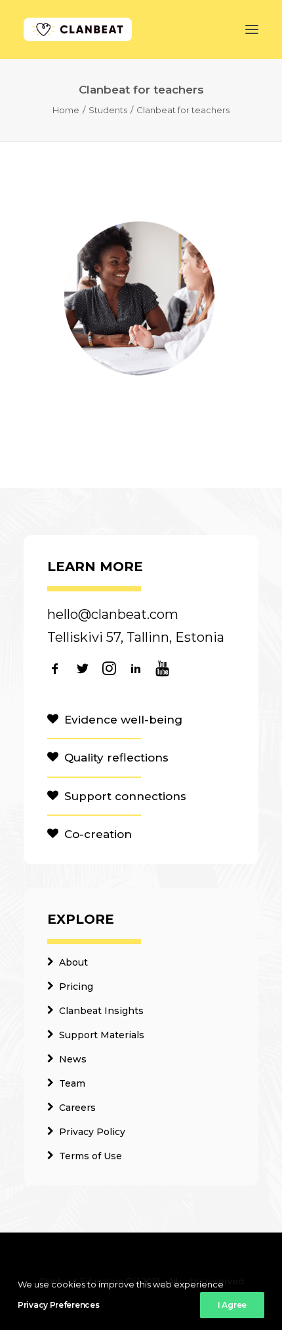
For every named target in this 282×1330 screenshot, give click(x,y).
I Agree (232, 1305)
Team (72, 1083)
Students (108, 110)
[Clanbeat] (78, 29)
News (73, 1059)
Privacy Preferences (58, 1305)
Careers (77, 1107)
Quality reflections (116, 757)
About (73, 962)
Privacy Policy (92, 1132)
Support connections (125, 796)
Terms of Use (90, 1156)
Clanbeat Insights (101, 1011)
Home (65, 110)
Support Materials (101, 1035)
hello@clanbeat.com (112, 614)
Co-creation (98, 834)
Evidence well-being (123, 719)
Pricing (76, 986)
